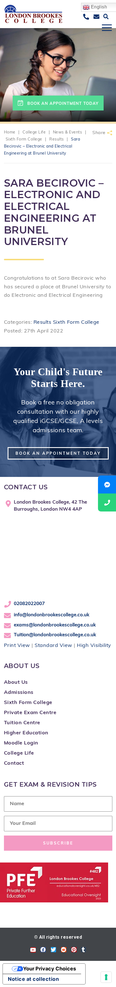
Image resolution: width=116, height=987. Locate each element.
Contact (14, 763)
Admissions (19, 692)
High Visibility (94, 645)
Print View (17, 645)
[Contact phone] (86, 17)
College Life (19, 753)
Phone (107, 502)
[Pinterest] (74, 951)
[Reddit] (64, 951)
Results (43, 322)
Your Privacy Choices (49, 969)
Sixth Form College (76, 322)
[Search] (106, 17)
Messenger (107, 485)
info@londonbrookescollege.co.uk (51, 615)
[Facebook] (43, 951)
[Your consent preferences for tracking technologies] (106, 977)
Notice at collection (33, 979)
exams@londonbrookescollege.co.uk (55, 625)
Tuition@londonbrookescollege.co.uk (55, 635)
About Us (16, 682)
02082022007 (29, 603)
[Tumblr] (83, 951)
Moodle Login (21, 743)
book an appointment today (63, 104)
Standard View (53, 645)
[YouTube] (33, 951)
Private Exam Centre (30, 713)
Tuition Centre (22, 723)
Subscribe (58, 843)
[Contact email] (96, 17)
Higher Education (26, 733)
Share (99, 133)
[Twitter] (53, 951)
